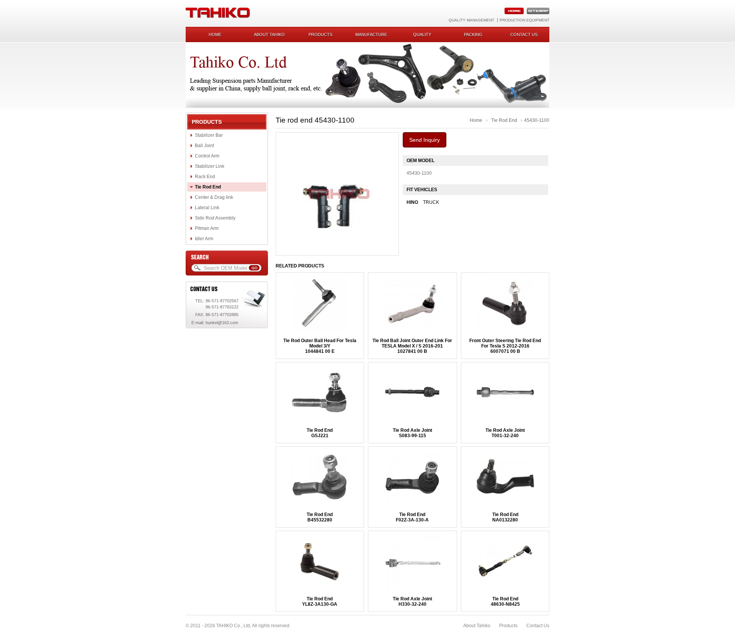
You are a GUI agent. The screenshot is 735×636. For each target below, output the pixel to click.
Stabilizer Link (209, 166)
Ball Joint (204, 145)
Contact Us (537, 625)
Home (215, 34)
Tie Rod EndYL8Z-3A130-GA (319, 601)
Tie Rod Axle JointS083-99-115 (412, 433)
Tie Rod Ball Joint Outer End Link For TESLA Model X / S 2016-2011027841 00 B (412, 346)
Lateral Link (207, 207)
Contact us (523, 34)
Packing (473, 34)
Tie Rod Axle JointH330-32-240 (412, 601)
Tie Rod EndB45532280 (320, 517)
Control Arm (207, 156)
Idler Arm (204, 238)
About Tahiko (269, 34)
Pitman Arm (207, 228)
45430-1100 (536, 120)
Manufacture (371, 34)
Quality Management (471, 20)
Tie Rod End (208, 187)
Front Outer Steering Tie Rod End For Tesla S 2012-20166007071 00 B (505, 346)
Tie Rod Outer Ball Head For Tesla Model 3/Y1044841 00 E (319, 346)
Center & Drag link (214, 197)
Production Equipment (524, 20)
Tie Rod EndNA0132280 (505, 517)
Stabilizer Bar (209, 135)
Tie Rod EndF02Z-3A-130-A (412, 517)
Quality (422, 34)
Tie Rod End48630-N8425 (505, 601)
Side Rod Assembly (215, 218)
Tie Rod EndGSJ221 (320, 433)
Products (320, 34)
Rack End (205, 176)
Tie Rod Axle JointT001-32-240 (505, 433)
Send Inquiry (424, 140)
